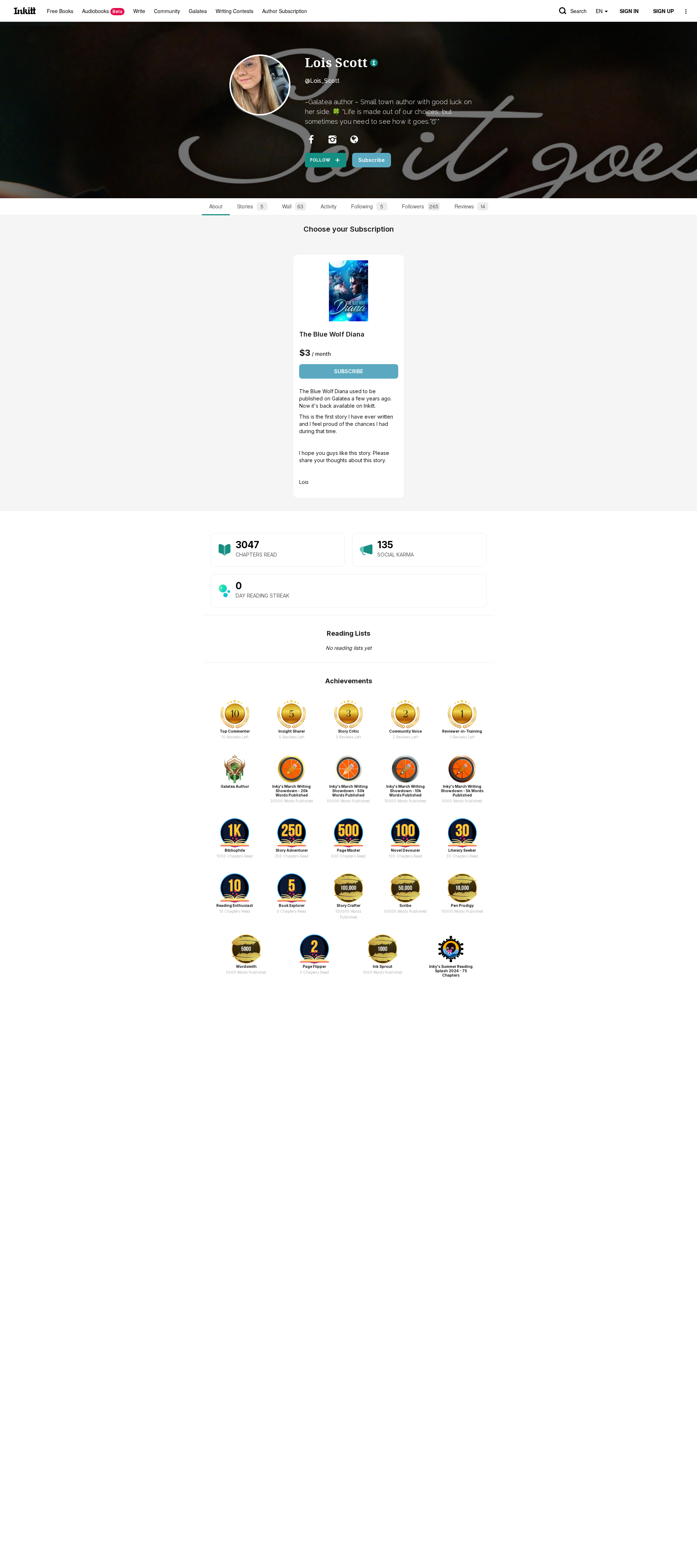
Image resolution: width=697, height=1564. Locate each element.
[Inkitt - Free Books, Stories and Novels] (25, 10)
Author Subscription (284, 11)
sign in (629, 11)
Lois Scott (336, 63)
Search (578, 11)
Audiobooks (102, 11)
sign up (663, 11)
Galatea (198, 11)
